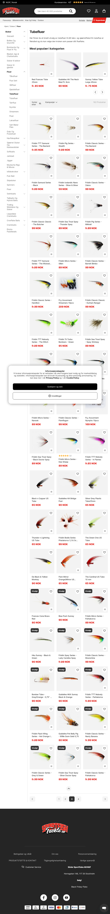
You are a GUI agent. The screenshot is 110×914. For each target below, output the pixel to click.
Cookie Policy (72, 378)
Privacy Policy (52, 378)
